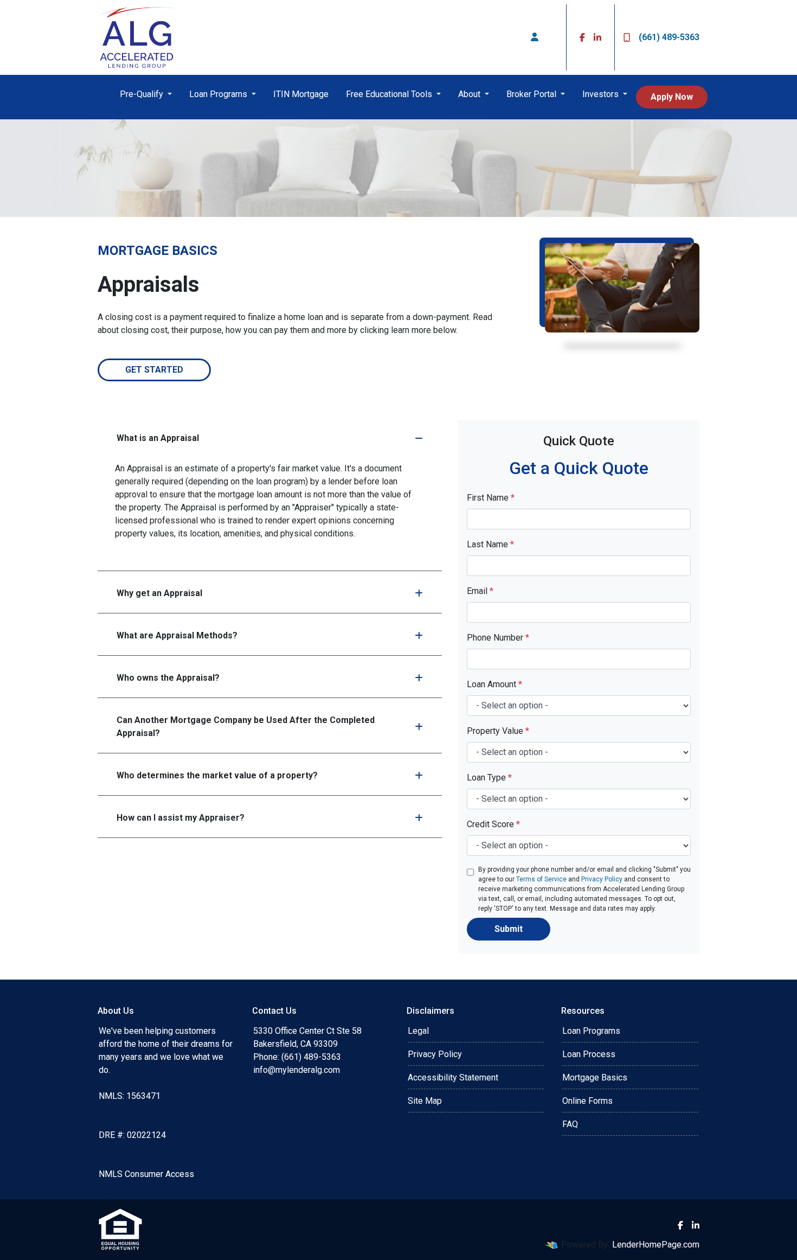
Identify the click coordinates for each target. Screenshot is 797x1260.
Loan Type (489, 777)
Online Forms (587, 1101)
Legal (418, 1031)
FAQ (570, 1124)
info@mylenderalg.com (296, 1070)
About (470, 94)
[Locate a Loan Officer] (534, 37)
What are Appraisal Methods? (177, 635)
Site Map (425, 1101)
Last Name (490, 544)
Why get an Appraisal (159, 593)
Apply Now (672, 97)
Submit (508, 929)
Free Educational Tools (390, 94)
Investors (601, 94)
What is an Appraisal (158, 438)
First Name (491, 498)
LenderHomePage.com (655, 1244)
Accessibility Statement (453, 1077)
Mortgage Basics (594, 1077)
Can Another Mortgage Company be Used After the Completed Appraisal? (246, 726)
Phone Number (498, 637)
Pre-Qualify (142, 94)
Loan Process (588, 1054)
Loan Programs (219, 94)
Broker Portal (532, 94)
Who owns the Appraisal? (168, 678)
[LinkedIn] (597, 37)
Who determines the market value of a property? (217, 775)
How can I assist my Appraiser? (181, 818)
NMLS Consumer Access (146, 1174)
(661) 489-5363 (669, 37)
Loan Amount (494, 684)
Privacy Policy (601, 879)
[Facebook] (582, 37)
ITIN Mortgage (301, 94)
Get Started (154, 369)
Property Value (498, 731)
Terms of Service (541, 879)
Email (480, 591)
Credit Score (493, 824)
